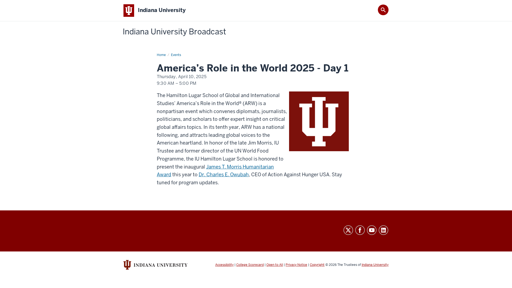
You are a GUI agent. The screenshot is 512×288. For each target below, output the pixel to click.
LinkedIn (383, 230)
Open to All (274, 265)
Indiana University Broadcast (174, 32)
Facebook (360, 230)
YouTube (372, 230)
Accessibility (224, 265)
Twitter (348, 230)
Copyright (317, 265)
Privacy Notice (296, 265)
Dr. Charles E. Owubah (224, 174)
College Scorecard (250, 265)
